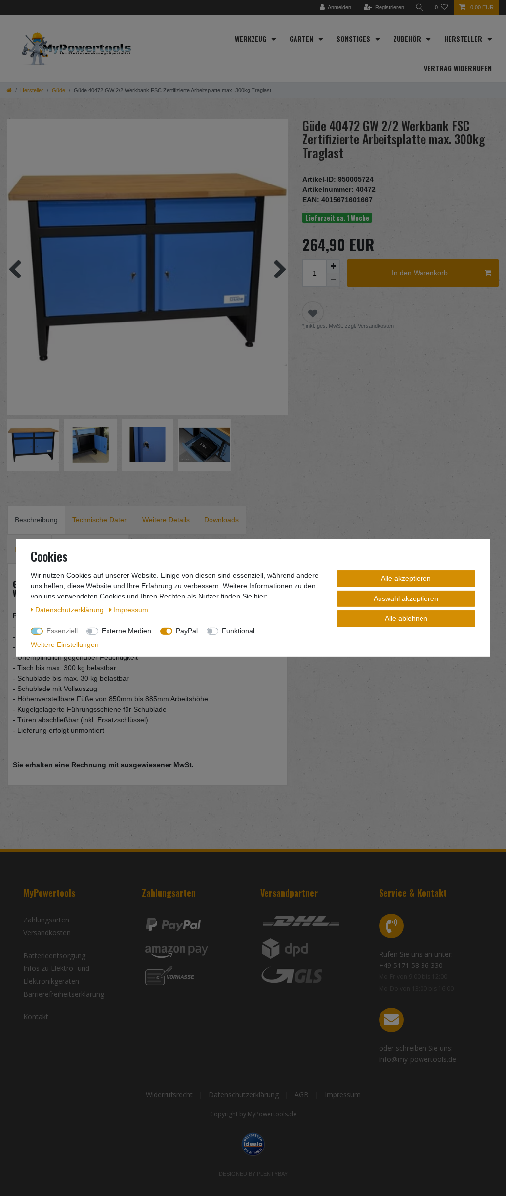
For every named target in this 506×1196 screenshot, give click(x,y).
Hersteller (464, 38)
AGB (302, 1094)
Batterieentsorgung (54, 955)
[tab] (36, 520)
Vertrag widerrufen (458, 68)
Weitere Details (166, 520)
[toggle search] (419, 7)
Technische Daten (100, 520)
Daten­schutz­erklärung (70, 610)
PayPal (187, 631)
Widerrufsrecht (169, 1094)
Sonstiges (354, 38)
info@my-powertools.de (417, 1059)
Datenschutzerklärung (244, 1094)
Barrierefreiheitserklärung (63, 994)
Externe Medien (126, 631)
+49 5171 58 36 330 (411, 965)
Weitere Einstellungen (65, 644)
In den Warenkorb (420, 272)
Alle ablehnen (406, 618)
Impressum (343, 1094)
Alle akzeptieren (406, 578)
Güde (58, 90)
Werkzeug (251, 38)
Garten (302, 38)
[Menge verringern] (333, 280)
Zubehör (408, 38)
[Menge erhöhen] (333, 266)
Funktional (238, 631)
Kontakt (35, 1016)
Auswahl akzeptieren (406, 598)
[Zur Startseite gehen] (9, 90)
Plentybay (272, 1174)
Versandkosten (47, 932)
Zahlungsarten (46, 919)
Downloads (221, 520)
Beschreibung (36, 520)
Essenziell (62, 631)
